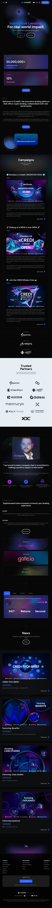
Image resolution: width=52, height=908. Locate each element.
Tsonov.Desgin (28, 895)
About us (46, 862)
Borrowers (5, 870)
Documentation (26, 862)
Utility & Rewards (6, 864)
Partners (46, 866)
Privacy (24, 866)
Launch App (5, 866)
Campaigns (5, 862)
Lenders (4, 868)
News (24, 868)
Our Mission (46, 864)
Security (4, 872)
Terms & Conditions (27, 864)
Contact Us (46, 868)
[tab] (7, 593)
